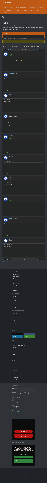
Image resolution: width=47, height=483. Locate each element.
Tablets (14, 290)
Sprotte (10, 52)
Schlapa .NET (15, 349)
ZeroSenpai (11, 218)
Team (36, 10)
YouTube (9, 10)
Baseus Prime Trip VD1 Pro (18, 410)
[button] (17, 334)
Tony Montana (12, 177)
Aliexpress (15, 313)
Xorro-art (14, 356)
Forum (24, 10)
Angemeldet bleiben (25, 392)
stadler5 (10, 135)
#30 (4, 244)
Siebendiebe (11, 73)
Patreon (14, 306)
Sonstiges (15, 287)
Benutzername (15, 388)
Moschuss (6, 2)
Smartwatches (15, 285)
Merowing (11, 197)
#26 (4, 161)
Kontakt (4, 12)
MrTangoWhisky (18, 411)
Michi (10, 156)
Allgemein (15, 274)
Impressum (15, 379)
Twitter (14, 297)
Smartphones (15, 283)
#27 (4, 182)
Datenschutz (15, 377)
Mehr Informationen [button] (23, 428)
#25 (4, 140)
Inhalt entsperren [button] (23, 431)
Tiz (9, 239)
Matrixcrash (15, 347)
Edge (10, 94)
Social (14, 372)
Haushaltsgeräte (16, 276)
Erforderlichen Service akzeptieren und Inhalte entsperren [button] (23, 436)
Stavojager (17, 401)
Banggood (15, 317)
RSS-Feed (4, 261)
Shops (18, 10)
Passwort (13, 390)
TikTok (14, 10)
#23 (4, 99)
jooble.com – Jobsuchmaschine (19, 345)
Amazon (14, 300)
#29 (4, 223)
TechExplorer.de (16, 352)
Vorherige (9, 49)
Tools (30, 10)
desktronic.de (15, 343)
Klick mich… (15, 370)
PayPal (14, 301)
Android (14, 307)
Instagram (15, 304)
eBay (14, 299)
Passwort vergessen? (24, 393)
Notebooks (15, 281)
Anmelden (17, 41)
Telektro (14, 354)
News (14, 278)
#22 (4, 78)
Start (3, 10)
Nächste (39, 49)
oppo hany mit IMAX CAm (18, 399)
